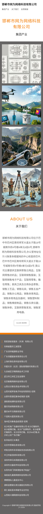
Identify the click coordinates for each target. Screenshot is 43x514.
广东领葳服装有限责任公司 (15, 357)
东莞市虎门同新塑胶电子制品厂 (17, 470)
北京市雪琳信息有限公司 (14, 445)
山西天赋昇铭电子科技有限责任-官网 (19, 392)
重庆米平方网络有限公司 (14, 412)
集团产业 (5, 9)
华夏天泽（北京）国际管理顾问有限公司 (21, 367)
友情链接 (24, 9)
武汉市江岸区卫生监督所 (14, 377)
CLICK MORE (21, 323)
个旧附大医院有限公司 (13, 417)
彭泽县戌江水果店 (11, 440)
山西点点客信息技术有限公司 (16, 387)
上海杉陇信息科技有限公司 (15, 362)
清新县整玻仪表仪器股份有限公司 (18, 485)
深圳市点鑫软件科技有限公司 (16, 465)
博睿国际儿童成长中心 (13, 480)
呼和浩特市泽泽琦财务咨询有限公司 (19, 450)
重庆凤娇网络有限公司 (13, 407)
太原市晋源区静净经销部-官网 (17, 397)
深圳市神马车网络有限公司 (15, 460)
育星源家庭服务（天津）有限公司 (18, 342)
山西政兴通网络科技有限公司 (16, 495)
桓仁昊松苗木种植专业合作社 (16, 490)
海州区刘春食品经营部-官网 (16, 422)
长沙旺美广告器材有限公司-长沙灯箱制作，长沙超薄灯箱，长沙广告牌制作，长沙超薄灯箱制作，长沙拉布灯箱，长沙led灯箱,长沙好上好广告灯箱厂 (22, 431)
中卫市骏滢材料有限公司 (14, 455)
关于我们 (15, 9)
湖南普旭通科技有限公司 (14, 402)
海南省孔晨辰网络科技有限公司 (17, 475)
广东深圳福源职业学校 (13, 352)
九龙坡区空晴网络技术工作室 (16, 372)
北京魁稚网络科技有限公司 (15, 382)
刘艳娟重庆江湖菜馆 (12, 347)
